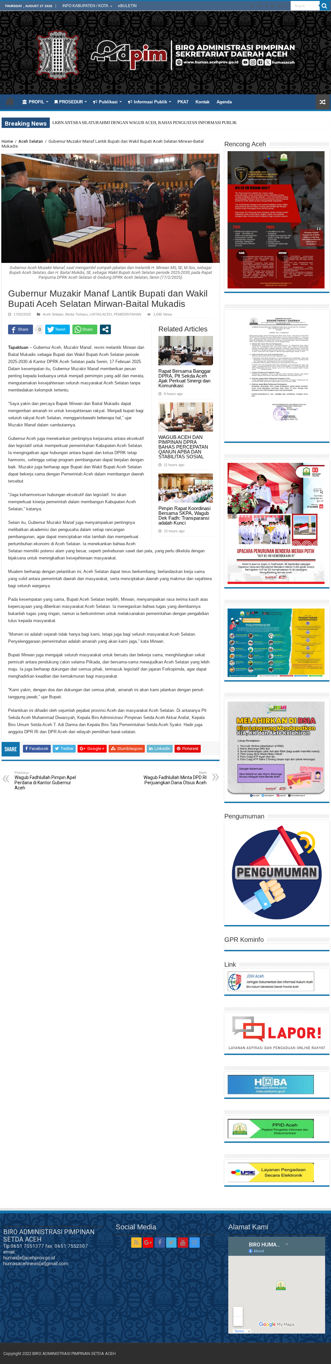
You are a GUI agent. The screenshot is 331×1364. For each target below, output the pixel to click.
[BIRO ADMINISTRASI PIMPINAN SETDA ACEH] (165, 54)
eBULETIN (127, 6)
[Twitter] (272, 6)
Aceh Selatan (30, 141)
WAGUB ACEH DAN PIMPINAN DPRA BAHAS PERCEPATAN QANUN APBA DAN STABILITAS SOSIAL (183, 446)
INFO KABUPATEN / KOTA (85, 6)
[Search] (324, 6)
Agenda (224, 101)
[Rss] (252, 6)
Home (10, 101)
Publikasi (108, 101)
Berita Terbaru (76, 314)
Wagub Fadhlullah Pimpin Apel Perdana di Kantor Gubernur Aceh (45, 780)
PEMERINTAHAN (127, 314)
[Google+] (259, 6)
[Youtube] (279, 6)
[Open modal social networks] (105, 329)
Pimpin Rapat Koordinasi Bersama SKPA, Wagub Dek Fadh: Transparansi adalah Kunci (184, 515)
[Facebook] (267, 6)
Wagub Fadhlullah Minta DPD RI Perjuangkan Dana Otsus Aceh (175, 778)
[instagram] (285, 6)
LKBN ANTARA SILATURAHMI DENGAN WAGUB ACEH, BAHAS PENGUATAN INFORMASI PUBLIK (144, 122)
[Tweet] (57, 329)
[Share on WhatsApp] (84, 329)
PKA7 (182, 101)
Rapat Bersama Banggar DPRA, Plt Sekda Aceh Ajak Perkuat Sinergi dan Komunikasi (184, 378)
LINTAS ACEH (101, 314)
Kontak (202, 101)
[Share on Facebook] (20, 329)
